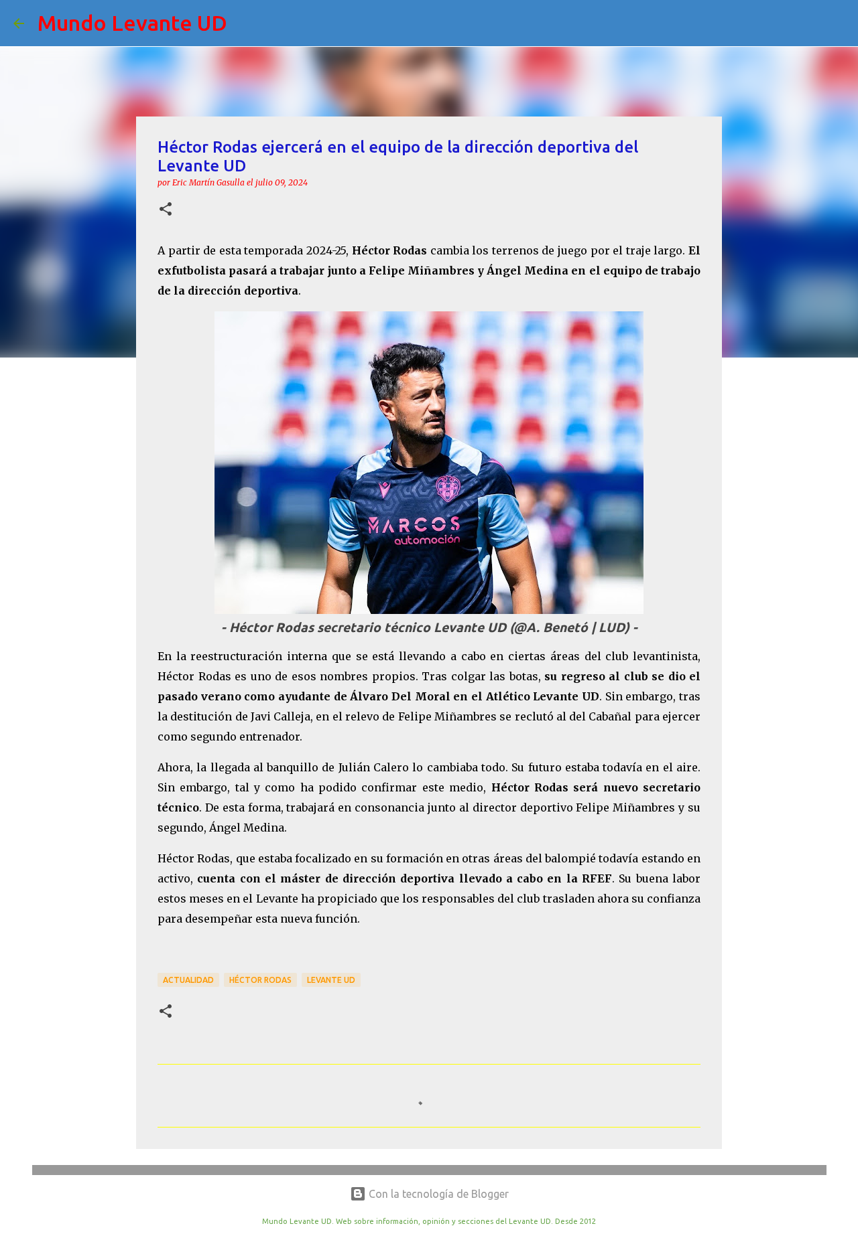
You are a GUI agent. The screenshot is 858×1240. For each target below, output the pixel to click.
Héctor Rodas (260, 980)
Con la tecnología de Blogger (437, 1194)
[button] (166, 210)
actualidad (188, 980)
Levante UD (331, 980)
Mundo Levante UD (132, 23)
